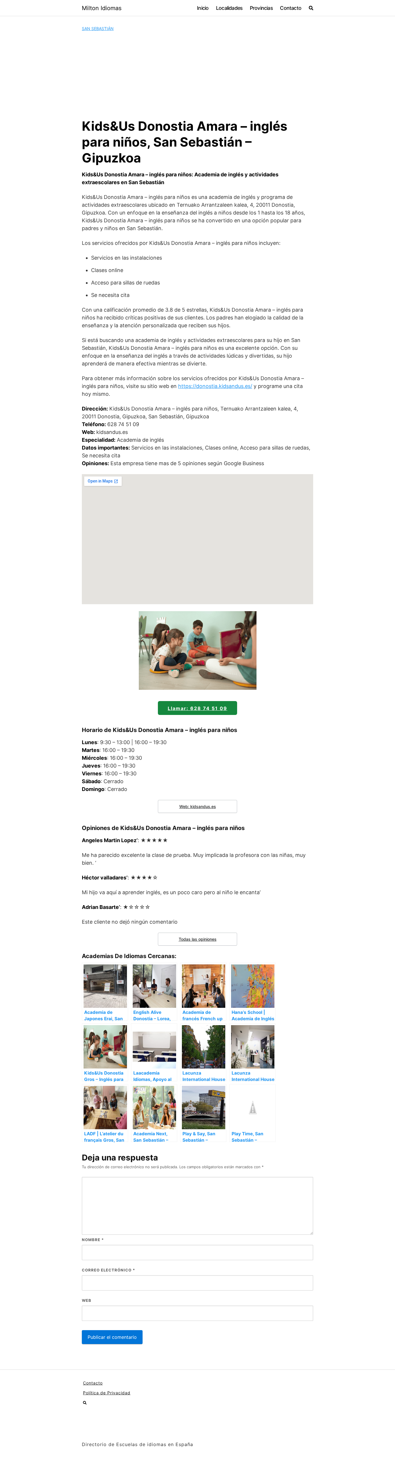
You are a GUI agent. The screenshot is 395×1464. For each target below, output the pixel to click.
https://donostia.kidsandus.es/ (215, 386)
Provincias (261, 8)
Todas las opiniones (198, 939)
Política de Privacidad (106, 1392)
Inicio (202, 8)
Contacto (290, 8)
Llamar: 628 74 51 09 (197, 708)
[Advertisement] (197, 74)
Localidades (229, 8)
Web (86, 1300)
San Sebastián (98, 28)
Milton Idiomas (101, 8)
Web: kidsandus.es (197, 806)
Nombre (93, 1239)
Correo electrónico (108, 1270)
